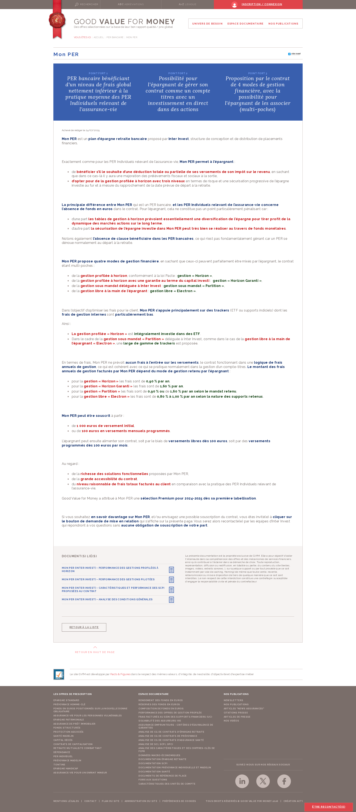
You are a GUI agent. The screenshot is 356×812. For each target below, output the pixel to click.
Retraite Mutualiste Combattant (77, 748)
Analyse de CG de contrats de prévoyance (167, 736)
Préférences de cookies (179, 801)
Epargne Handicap (65, 768)
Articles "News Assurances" (244, 708)
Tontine (59, 764)
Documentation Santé (154, 771)
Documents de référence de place (162, 775)
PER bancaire (115, 37)
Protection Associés (68, 732)
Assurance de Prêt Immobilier (74, 724)
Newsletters (233, 700)
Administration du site (141, 801)
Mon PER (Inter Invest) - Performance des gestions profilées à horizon (110, 569)
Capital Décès (63, 740)
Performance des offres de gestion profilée (170, 712)
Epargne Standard (66, 700)
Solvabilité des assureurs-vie (159, 720)
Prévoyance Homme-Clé (69, 704)
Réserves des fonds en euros (159, 704)
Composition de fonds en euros (161, 708)
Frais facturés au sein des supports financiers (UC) (175, 717)
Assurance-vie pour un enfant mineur (80, 772)
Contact (90, 801)
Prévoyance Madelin (67, 760)
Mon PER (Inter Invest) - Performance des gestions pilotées (108, 579)
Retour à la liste (84, 627)
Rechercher (89, 4)
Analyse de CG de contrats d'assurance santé (171, 740)
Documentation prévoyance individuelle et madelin (174, 767)
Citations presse (236, 712)
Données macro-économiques (159, 755)
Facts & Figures (120, 674)
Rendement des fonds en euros (160, 700)
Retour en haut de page (95, 652)
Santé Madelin (63, 736)
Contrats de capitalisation (73, 744)
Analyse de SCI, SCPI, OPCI (155, 744)
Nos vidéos (231, 720)
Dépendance (61, 752)
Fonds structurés (66, 727)
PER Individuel (63, 756)
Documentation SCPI (152, 763)
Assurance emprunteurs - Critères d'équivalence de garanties (175, 726)
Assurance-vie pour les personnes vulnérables (87, 715)
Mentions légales (66, 801)
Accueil (99, 37)
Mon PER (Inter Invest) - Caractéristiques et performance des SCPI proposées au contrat (113, 589)
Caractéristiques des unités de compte (166, 784)
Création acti (293, 801)
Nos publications (236, 704)
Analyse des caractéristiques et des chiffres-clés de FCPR (176, 749)
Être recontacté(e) (328, 806)
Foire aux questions (152, 779)
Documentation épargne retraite (162, 759)
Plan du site (110, 801)
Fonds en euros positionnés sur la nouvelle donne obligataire (90, 710)
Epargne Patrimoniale (68, 719)
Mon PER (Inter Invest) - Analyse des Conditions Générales (107, 599)
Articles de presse (237, 717)
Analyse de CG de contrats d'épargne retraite (171, 732)
